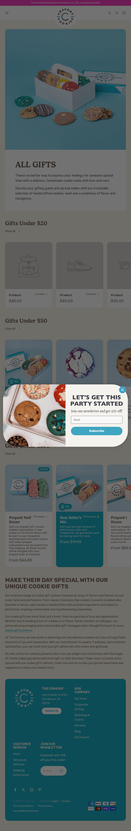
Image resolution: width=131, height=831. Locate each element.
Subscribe (96, 431)
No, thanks (96, 441)
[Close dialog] (122, 390)
